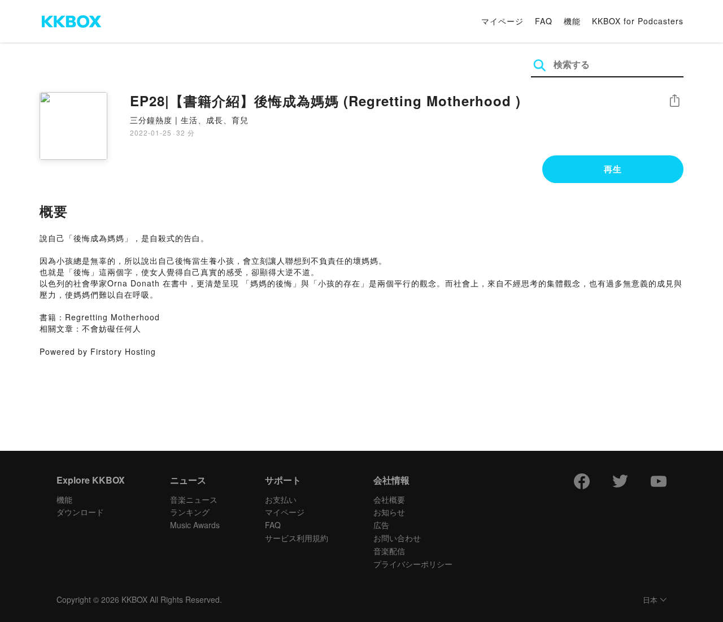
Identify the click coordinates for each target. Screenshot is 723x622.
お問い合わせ (397, 537)
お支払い (281, 499)
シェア (674, 100)
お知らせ (389, 511)
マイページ (502, 21)
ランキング (190, 511)
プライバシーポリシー (412, 563)
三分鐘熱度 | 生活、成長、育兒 (189, 119)
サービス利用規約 (296, 537)
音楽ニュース (193, 499)
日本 (650, 600)
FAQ (543, 21)
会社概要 (389, 499)
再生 (613, 169)
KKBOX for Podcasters (637, 21)
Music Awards (195, 524)
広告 (381, 524)
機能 (572, 21)
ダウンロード (80, 511)
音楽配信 (389, 550)
